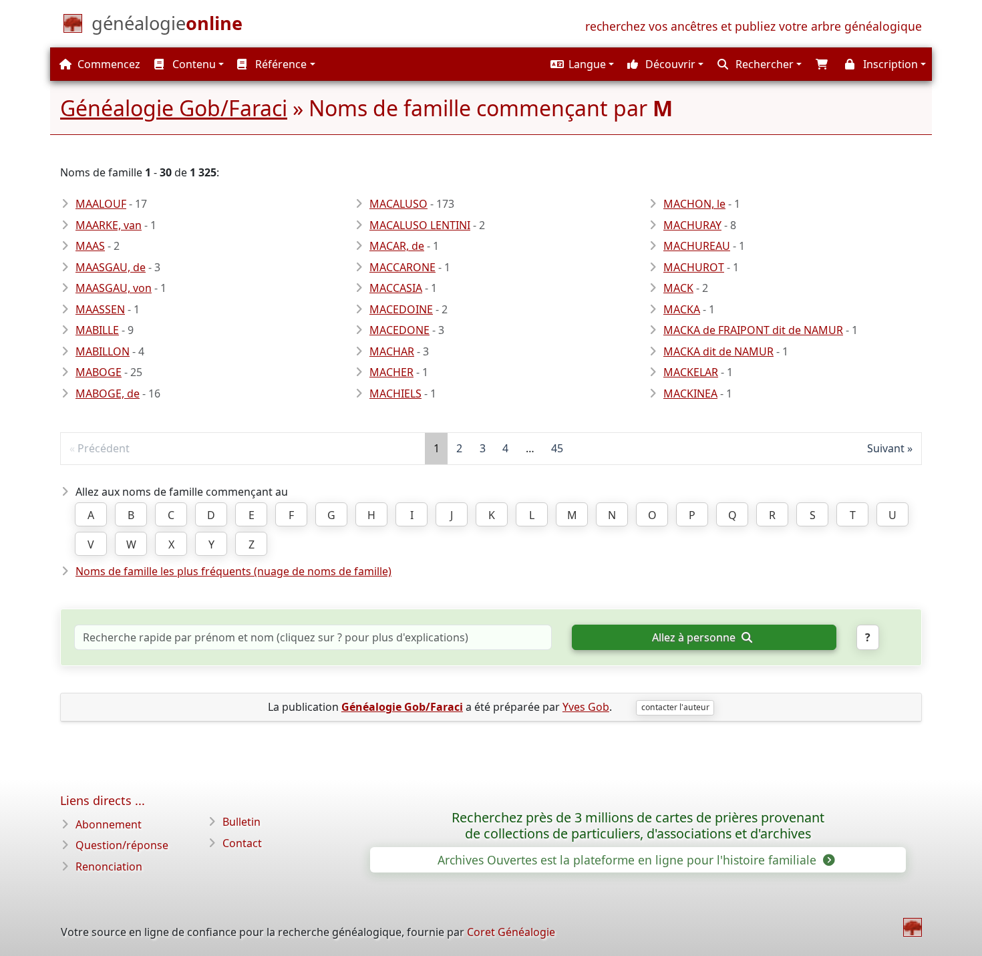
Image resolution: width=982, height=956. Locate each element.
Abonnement (108, 824)
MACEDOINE (401, 309)
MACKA (681, 309)
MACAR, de (396, 245)
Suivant (886, 448)
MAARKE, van (108, 225)
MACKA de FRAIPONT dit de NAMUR (753, 330)
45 (557, 448)
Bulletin (241, 821)
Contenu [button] (193, 64)
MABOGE (98, 372)
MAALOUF (100, 203)
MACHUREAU (696, 245)
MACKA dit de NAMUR (718, 351)
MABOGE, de (107, 393)
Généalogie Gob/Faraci (173, 108)
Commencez (107, 64)
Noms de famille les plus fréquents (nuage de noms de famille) (233, 571)
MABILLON (102, 351)
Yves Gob (585, 706)
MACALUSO (398, 203)
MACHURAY (692, 225)
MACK (678, 288)
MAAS (90, 245)
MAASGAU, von (113, 288)
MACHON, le (694, 203)
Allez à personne (695, 637)
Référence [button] (280, 64)
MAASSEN (100, 309)
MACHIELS (395, 393)
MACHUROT (693, 267)
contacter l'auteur (675, 707)
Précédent (103, 448)
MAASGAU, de (110, 267)
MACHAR (391, 351)
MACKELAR (690, 372)
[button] (580, 64)
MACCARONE (402, 267)
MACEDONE (399, 330)
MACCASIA (395, 288)
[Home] (912, 927)
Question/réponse (121, 845)
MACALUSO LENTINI (419, 225)
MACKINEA (690, 393)
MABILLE (97, 330)
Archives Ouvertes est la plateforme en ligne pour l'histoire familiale (629, 860)
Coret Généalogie (511, 932)
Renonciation (108, 866)
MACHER (391, 372)
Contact (242, 843)
